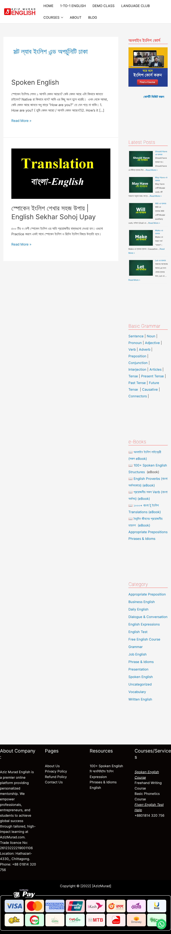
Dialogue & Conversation (147, 617)
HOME (48, 6)
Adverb (144, 350)
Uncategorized (140, 684)
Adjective (152, 343)
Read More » (21, 120)
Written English (140, 699)
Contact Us (54, 782)
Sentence (136, 336)
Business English (141, 602)
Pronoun (135, 343)
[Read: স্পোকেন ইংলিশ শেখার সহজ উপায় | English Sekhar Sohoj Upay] (60, 174)
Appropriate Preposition (147, 594)
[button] (161, 924)
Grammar (135, 647)
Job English (137, 654)
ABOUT (75, 18)
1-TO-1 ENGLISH (73, 6)
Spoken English (35, 82)
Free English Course (144, 639)
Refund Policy (56, 777)
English (95, 788)
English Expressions (144, 624)
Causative (150, 390)
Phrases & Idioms (141, 539)
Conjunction (138, 363)
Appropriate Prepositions (147, 532)
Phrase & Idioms (141, 662)
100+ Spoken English (106, 766)
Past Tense (137, 383)
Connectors (137, 396)
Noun (151, 336)
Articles (155, 370)
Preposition (137, 356)
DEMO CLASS (104, 6)
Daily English (138, 609)
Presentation (138, 669)
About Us (52, 766)
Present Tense (152, 376)
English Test (137, 632)
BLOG (92, 18)
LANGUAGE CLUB (135, 6)
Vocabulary (137, 692)
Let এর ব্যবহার (160, 260)
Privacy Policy (56, 771)
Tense (133, 376)
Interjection (137, 370)
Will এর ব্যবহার (160, 203)
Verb (132, 350)
